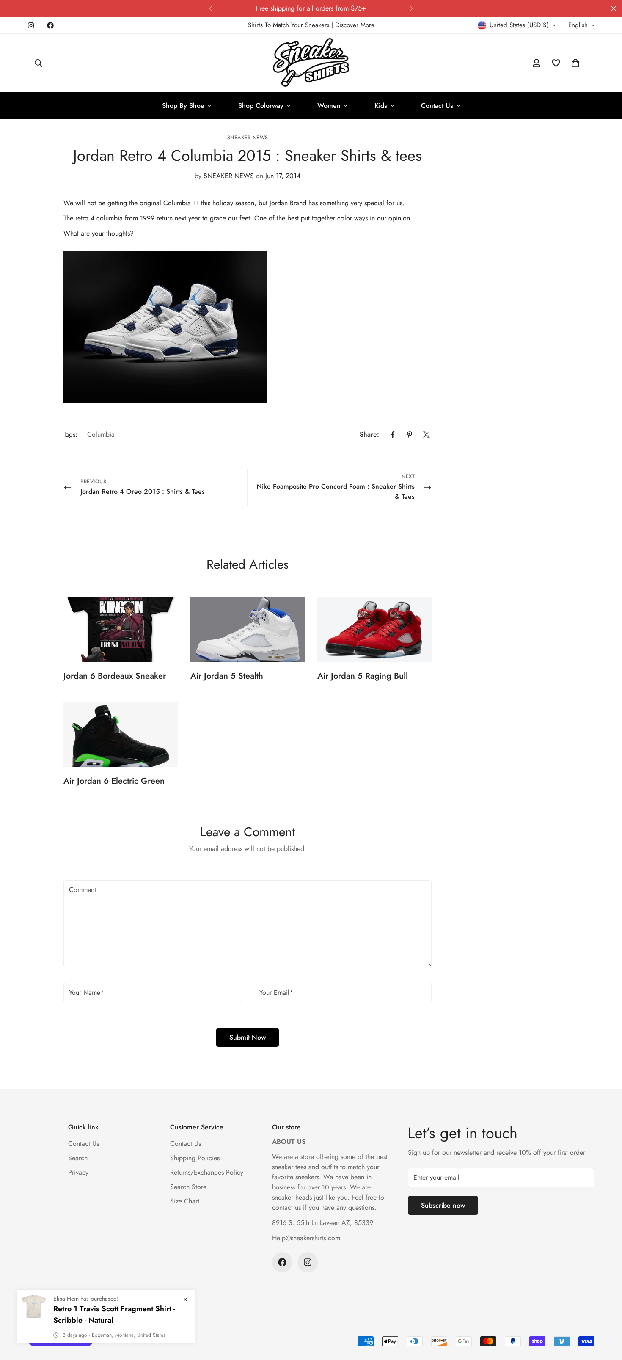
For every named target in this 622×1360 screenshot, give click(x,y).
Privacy (78, 1172)
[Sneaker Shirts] (311, 63)
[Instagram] (31, 25)
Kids (380, 105)
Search (78, 1158)
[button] (575, 63)
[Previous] (210, 8)
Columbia (101, 434)
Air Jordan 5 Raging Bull (362, 676)
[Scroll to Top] (605, 1314)
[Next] (411, 8)
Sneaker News (247, 137)
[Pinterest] (410, 434)
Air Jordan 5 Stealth (226, 676)
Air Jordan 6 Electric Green (114, 781)
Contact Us (437, 105)
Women (329, 105)
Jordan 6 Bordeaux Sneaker (114, 676)
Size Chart (184, 1201)
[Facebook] (50, 25)
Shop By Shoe (183, 105)
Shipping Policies (195, 1158)
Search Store (188, 1187)
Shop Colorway (260, 105)
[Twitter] (426, 434)
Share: (369, 434)
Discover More (354, 25)
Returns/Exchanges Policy (206, 1172)
